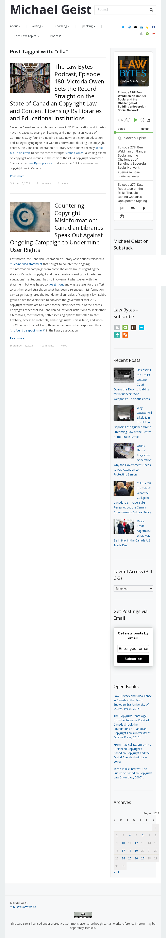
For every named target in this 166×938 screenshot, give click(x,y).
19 (136, 851)
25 (129, 858)
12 (136, 843)
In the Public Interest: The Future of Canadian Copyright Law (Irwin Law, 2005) (133, 773)
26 (136, 858)
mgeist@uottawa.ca (23, 907)
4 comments (47, 345)
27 (142, 858)
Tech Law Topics (25, 36)
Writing (36, 26)
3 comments (44, 183)
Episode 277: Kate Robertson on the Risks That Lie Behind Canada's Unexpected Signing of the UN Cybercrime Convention (132, 199)
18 (129, 851)
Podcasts (62, 183)
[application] (133, 92)
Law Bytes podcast (40, 163)
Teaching (61, 26)
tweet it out (56, 284)
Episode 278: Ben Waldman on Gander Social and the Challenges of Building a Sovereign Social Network (133, 157)
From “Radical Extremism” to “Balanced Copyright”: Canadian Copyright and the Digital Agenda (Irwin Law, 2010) (132, 753)
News (64, 345)
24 (123, 858)
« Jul (116, 872)
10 (123, 843)
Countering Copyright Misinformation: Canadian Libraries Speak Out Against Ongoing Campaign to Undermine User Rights (56, 227)
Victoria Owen (74, 153)
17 (123, 851)
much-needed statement (26, 264)
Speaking (87, 26)
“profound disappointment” (27, 330)
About (14, 26)
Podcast (55, 36)
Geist (51, 9)
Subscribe (133, 659)
